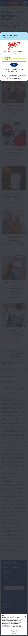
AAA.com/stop (16, 71)
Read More (18, 626)
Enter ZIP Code (6, 57)
